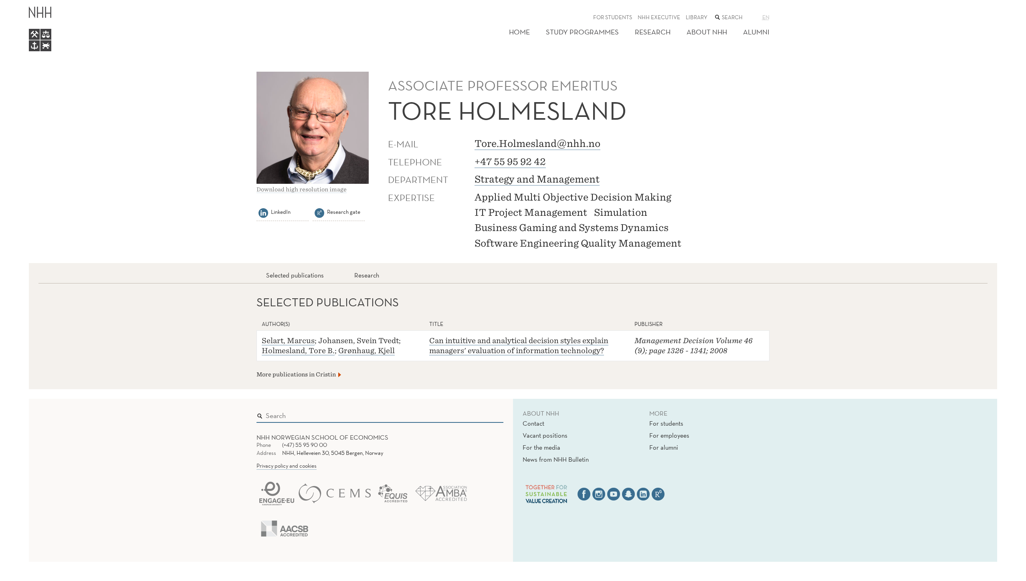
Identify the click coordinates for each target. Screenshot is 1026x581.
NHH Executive (659, 17)
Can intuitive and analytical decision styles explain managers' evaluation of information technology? (518, 345)
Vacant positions (545, 435)
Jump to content (24, 5)
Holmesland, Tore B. (298, 350)
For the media (541, 447)
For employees (669, 435)
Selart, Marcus (288, 340)
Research (653, 31)
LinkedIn (281, 211)
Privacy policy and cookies (286, 465)
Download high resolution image (301, 189)
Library (696, 17)
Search (485, 414)
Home (519, 31)
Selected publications (295, 275)
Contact (533, 423)
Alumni (756, 31)
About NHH (707, 31)
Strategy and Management (537, 179)
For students (612, 17)
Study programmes (582, 31)
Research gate (343, 211)
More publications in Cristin (296, 374)
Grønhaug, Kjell (366, 350)
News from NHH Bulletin (556, 459)
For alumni (663, 447)
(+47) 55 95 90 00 (304, 444)
